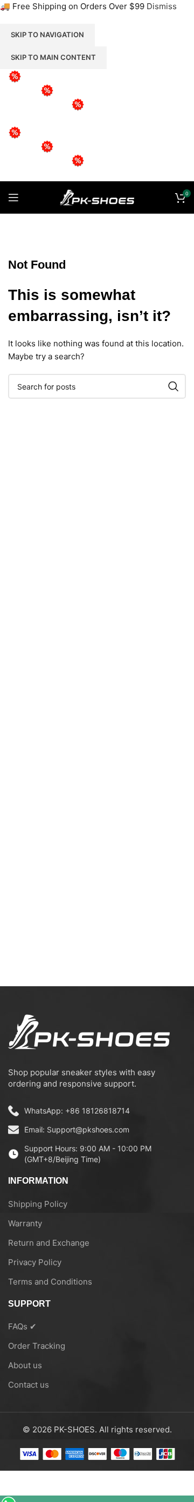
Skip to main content (53, 57)
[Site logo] (97, 197)
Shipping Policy (37, 1204)
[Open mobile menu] (13, 197)
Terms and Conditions (50, 1281)
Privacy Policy (34, 1262)
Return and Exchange (48, 1243)
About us (25, 1365)
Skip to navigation (47, 34)
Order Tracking (36, 1346)
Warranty (25, 1223)
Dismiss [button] (162, 6)
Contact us (28, 1385)
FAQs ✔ (22, 1326)
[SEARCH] (173, 386)
